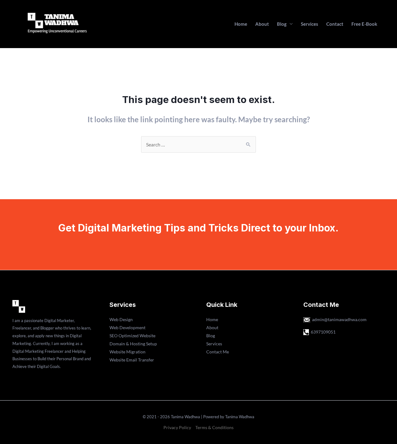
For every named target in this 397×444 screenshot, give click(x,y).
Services (309, 24)
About (262, 24)
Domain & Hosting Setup (133, 343)
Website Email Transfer (131, 359)
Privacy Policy (177, 427)
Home (240, 24)
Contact (334, 24)
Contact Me (217, 351)
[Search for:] (198, 144)
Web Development (127, 327)
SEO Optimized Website (132, 335)
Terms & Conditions (214, 427)
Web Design (121, 319)
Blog (282, 24)
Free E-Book (364, 24)
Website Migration (127, 351)
